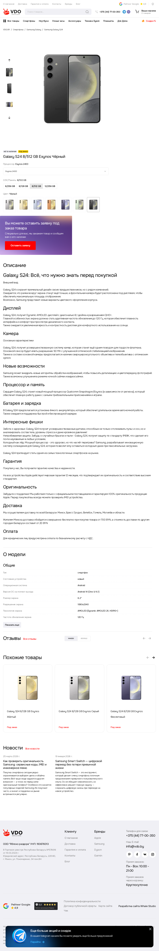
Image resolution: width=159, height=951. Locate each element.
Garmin (98, 855)
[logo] (12, 12)
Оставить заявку (20, 245)
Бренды (68, 4)
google (84, 638)
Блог (78, 4)
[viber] (128, 11)
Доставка (22, 4)
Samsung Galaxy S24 (53, 29)
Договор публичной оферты (80, 906)
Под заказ (12, 727)
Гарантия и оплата (39, 4)
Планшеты (108, 21)
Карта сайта (105, 906)
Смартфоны (29, 21)
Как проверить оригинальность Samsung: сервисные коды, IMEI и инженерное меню (25, 764)
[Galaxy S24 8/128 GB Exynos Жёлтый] (28, 688)
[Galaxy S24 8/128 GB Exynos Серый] (79, 688)
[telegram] (124, 11)
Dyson (98, 849)
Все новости (32, 748)
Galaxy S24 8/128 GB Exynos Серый (79, 711)
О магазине (8, 4)
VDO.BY (6, 29)
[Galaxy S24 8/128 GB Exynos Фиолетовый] (131, 688)
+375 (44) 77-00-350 (140, 836)
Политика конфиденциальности (82, 901)
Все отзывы (29, 639)
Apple (97, 838)
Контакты (56, 4)
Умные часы (58, 21)
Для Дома (122, 21)
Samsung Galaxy (34, 29)
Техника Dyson (92, 21)
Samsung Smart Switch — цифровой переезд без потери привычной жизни (78, 764)
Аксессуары (74, 21)
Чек (66, 910)
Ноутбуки (44, 21)
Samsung (99, 843)
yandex (71, 638)
